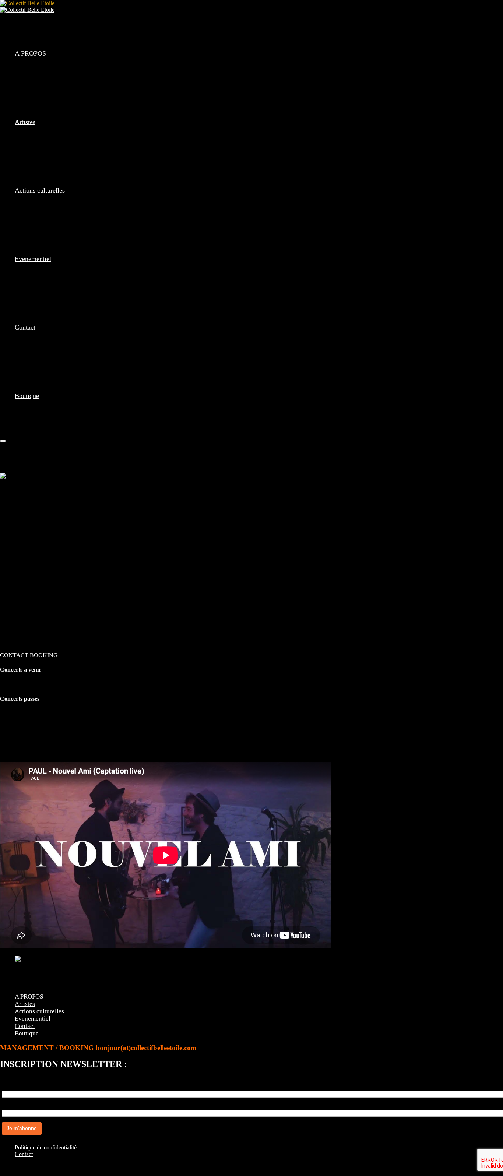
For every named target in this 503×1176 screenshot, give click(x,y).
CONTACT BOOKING (29, 655)
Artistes (25, 122)
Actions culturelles (40, 190)
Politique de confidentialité (46, 1147)
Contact (25, 327)
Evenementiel (33, 259)
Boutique (27, 395)
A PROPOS (30, 53)
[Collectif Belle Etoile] (27, 3)
